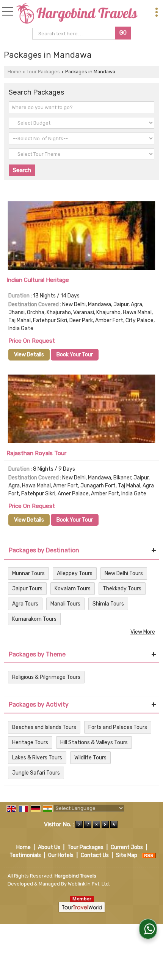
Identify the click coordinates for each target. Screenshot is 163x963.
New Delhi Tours (124, 573)
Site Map (126, 855)
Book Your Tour (74, 354)
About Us (49, 847)
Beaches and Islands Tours (44, 727)
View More (142, 632)
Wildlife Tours (90, 757)
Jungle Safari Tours (36, 773)
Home (14, 71)
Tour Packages (43, 71)
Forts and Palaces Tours (117, 727)
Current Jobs (127, 847)
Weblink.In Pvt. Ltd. (89, 884)
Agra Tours (25, 604)
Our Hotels (61, 855)
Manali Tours (65, 604)
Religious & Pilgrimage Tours (46, 677)
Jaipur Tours (27, 588)
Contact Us (95, 855)
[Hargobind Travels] (77, 13)
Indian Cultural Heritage (37, 280)
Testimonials (25, 855)
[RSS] (149, 855)
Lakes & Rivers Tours (37, 757)
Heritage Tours (30, 742)
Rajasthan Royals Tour (36, 453)
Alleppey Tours (74, 573)
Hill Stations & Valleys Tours (94, 742)
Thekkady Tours (122, 588)
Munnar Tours (28, 573)
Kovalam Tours (73, 588)
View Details (29, 354)
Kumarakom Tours (34, 619)
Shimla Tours (108, 604)
